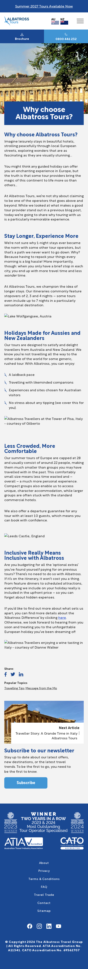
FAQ (44, 886)
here (62, 617)
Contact (44, 902)
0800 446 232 (66, 38)
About (44, 862)
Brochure (22, 38)
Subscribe (26, 782)
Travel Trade (44, 894)
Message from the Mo (41, 687)
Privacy (44, 870)
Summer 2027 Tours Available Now (44, 6)
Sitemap (44, 910)
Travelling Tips (14, 687)
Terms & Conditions (44, 878)
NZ (62, 19)
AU (53, 19)
